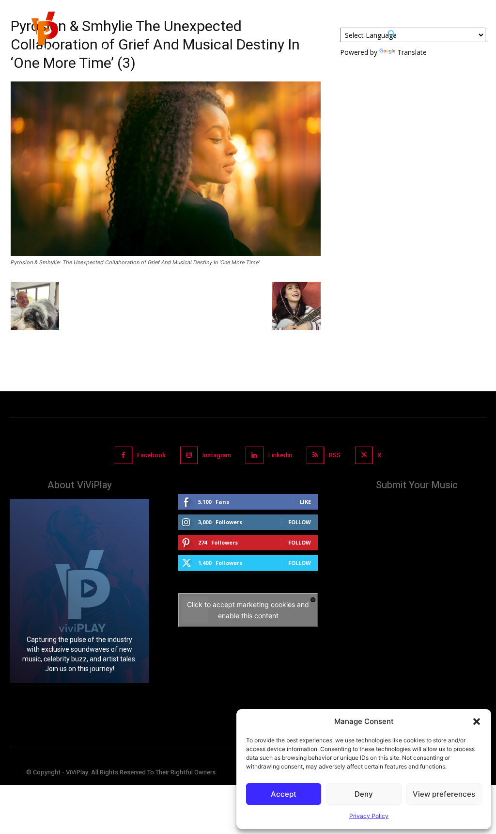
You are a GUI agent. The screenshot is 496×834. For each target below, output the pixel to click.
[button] (476, 721)
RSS (335, 455)
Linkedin (280, 455)
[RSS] (315, 455)
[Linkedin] (254, 455)
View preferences (444, 794)
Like (305, 501)
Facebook (151, 455)
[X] (363, 455)
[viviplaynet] (44, 34)
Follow (299, 522)
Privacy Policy (368, 815)
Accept (283, 794)
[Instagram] (189, 455)
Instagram (216, 455)
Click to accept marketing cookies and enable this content (248, 610)
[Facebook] (123, 455)
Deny (364, 794)
